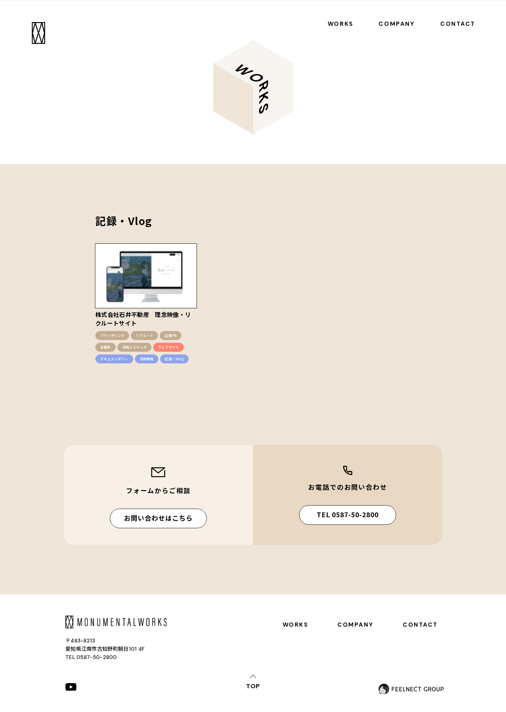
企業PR (171, 335)
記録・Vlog (174, 358)
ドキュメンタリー (114, 358)
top (253, 685)
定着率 (105, 347)
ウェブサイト (168, 347)
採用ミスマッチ (134, 347)
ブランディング (112, 335)
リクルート (144, 335)
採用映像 (147, 358)
